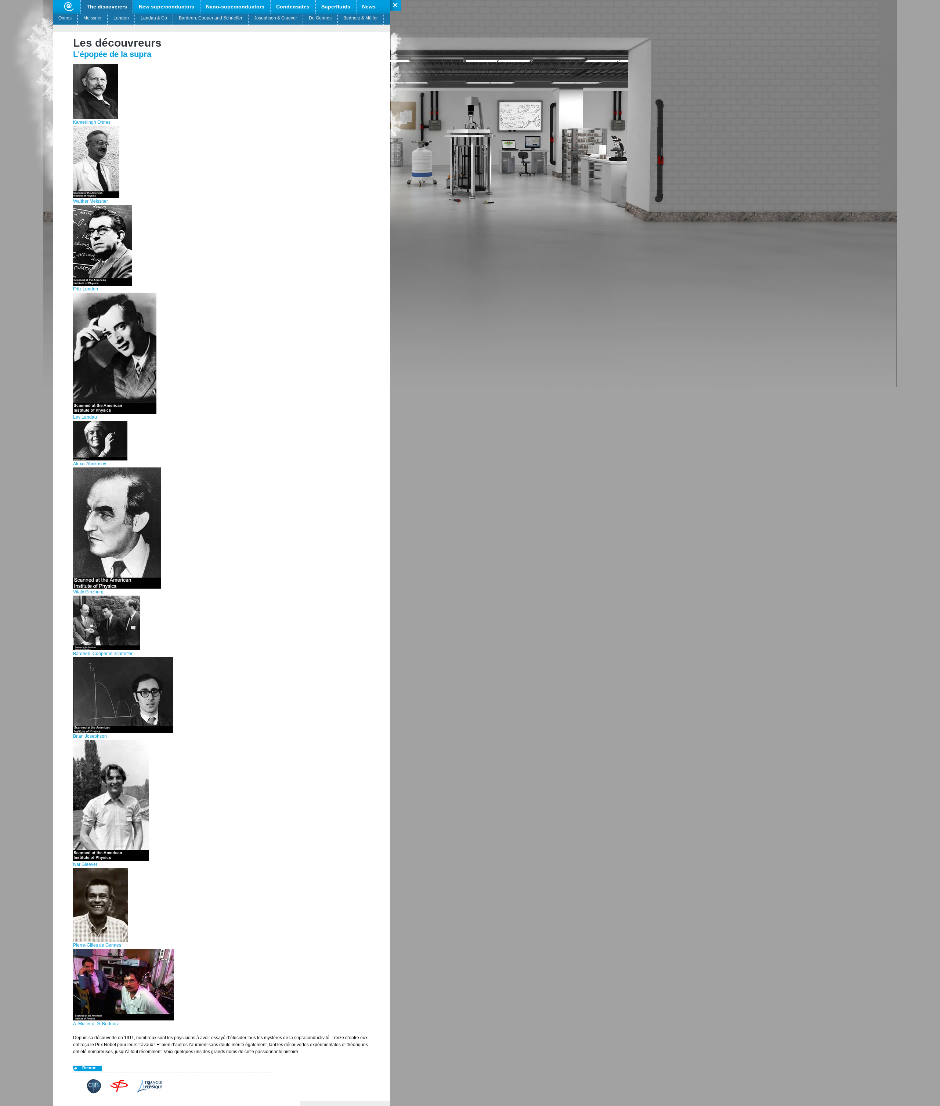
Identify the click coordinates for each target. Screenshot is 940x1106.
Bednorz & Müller (360, 18)
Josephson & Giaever (275, 18)
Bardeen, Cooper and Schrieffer (210, 18)
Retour (88, 1068)
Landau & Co (154, 18)
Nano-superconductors (235, 7)
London (121, 18)
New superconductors (166, 7)
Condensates (293, 7)
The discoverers (107, 7)
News (369, 7)
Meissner (92, 18)
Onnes (65, 18)
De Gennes (320, 18)
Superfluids (335, 7)
